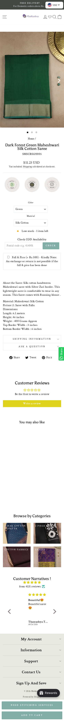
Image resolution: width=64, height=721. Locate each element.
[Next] (58, 80)
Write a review (32, 403)
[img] (32, 582)
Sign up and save (31, 683)
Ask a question (32, 346)
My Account (31, 639)
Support (31, 661)
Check (51, 245)
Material (31, 216)
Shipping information (32, 339)
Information (31, 650)
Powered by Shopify (32, 696)
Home (31, 138)
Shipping (27, 166)
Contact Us (31, 672)
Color (30, 202)
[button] (10, 611)
